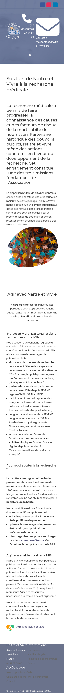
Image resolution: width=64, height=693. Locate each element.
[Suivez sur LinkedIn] (55, 4)
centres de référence (31, 540)
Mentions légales (37, 654)
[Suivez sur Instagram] (48, 4)
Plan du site (33, 650)
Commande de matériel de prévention (27, 676)
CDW (48, 691)
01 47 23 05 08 (14, 663)
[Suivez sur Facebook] (42, 4)
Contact (31, 663)
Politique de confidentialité (42, 658)
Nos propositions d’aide (19, 672)
